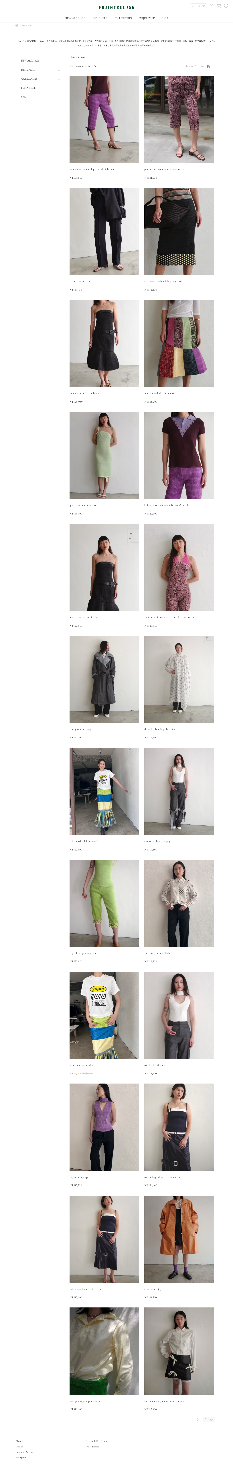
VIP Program (92, 1446)
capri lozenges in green (83, 953)
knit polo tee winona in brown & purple (166, 505)
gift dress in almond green (84, 505)
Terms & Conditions (96, 1441)
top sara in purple (80, 1177)
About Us (20, 1441)
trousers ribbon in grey (157, 841)
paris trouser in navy (81, 281)
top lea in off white (155, 1065)
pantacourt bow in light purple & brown (92, 169)
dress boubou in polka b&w (159, 729)
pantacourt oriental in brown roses (164, 169)
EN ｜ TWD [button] (198, 5)
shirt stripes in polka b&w (158, 953)
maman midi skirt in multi (159, 393)
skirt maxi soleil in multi (83, 841)
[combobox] (82, 66)
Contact (19, 1446)
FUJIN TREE (147, 18)
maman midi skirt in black (84, 393)
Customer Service (24, 1452)
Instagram (20, 1457)
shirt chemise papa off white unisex (164, 1401)
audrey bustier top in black (85, 617)
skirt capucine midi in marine (86, 1289)
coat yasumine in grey (82, 729)
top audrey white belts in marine (162, 1177)
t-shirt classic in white (82, 1065)
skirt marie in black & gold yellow (163, 281)
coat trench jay (152, 1289)
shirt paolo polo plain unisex (86, 1401)
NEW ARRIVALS (75, 18)
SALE (165, 18)
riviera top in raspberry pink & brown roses (169, 617)
